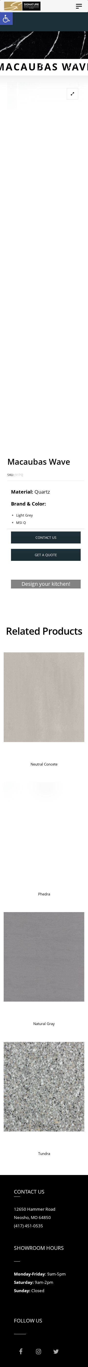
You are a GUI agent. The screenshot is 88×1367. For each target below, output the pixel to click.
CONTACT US (45, 537)
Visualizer (46, 603)
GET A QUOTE (46, 555)
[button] (6, 18)
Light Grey (24, 515)
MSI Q (21, 522)
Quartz (42, 491)
